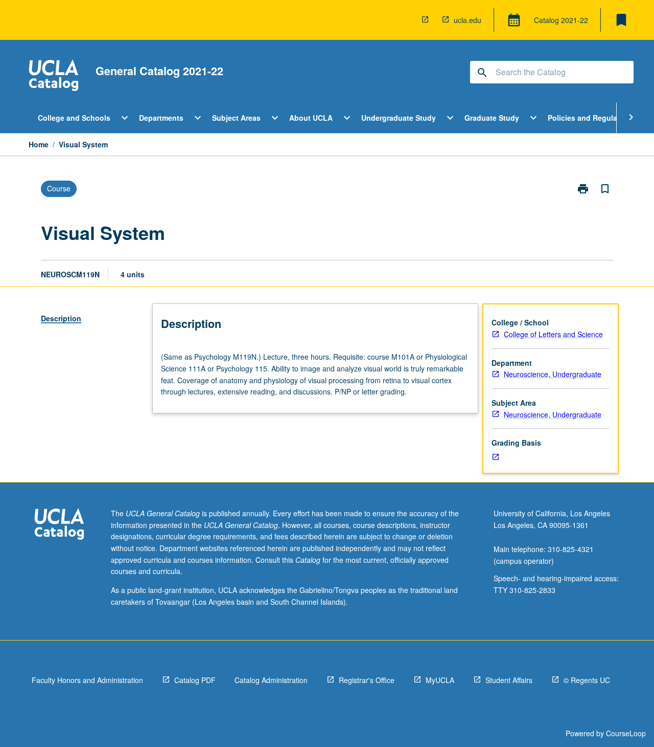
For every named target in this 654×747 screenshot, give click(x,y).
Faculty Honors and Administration (87, 680)
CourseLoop (626, 733)
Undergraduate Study (398, 118)
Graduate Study (491, 118)
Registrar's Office (366, 680)
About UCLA (311, 118)
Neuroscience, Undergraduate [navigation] (552, 374)
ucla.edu (467, 20)
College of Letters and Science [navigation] (553, 334)
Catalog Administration (271, 680)
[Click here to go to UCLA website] (59, 525)
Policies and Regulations (591, 118)
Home (39, 144)
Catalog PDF (195, 680)
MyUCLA (440, 680)
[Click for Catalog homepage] (53, 76)
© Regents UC (587, 680)
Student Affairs (508, 680)
